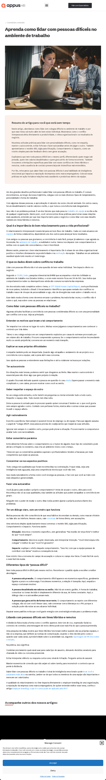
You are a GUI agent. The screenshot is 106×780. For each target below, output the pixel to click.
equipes (9, 234)
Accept (53, 763)
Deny (53, 770)
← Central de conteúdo (15, 22)
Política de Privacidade (58, 776)
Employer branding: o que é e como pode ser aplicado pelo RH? (39, 688)
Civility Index (22, 275)
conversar (51, 518)
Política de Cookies (45, 776)
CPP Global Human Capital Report (65, 286)
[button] (101, 743)
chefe (68, 380)
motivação (60, 253)
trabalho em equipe (76, 211)
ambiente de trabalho (28, 242)
